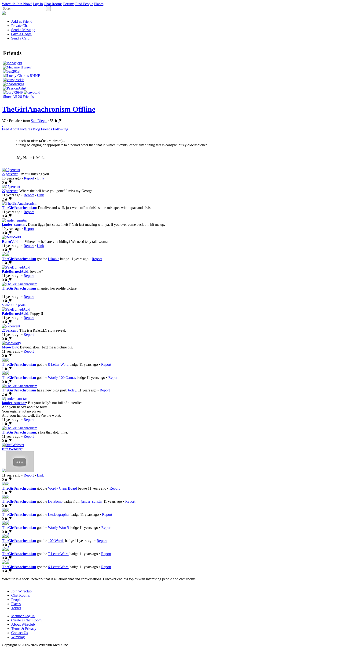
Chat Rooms (53, 4)
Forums (68, 4)
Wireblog (18, 637)
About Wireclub (23, 624)
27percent (10, 174)
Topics (16, 608)
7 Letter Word (58, 554)
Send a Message (23, 30)
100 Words (56, 541)
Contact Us (19, 633)
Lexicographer (59, 514)
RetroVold (10, 242)
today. (72, 390)
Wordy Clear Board (62, 488)
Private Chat (20, 26)
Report (29, 178)
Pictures (26, 129)
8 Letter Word (58, 364)
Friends (46, 129)
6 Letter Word (58, 567)
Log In (38, 4)
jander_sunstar (14, 224)
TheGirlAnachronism (19, 208)
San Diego (39, 121)
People (16, 600)
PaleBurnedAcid (15, 271)
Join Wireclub (21, 591)
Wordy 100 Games (62, 378)
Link (40, 178)
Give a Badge (21, 34)
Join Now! (24, 4)
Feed (5, 129)
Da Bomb (55, 501)
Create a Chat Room (26, 620)
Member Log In (23, 616)
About (14, 129)
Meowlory (10, 347)
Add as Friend (21, 21)
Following (60, 129)
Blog (36, 129)
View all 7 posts (14, 305)
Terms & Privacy (23, 629)
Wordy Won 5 (58, 528)
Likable (53, 259)
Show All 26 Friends (18, 97)
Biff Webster (12, 449)
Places (98, 4)
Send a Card (20, 38)
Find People (84, 4)
